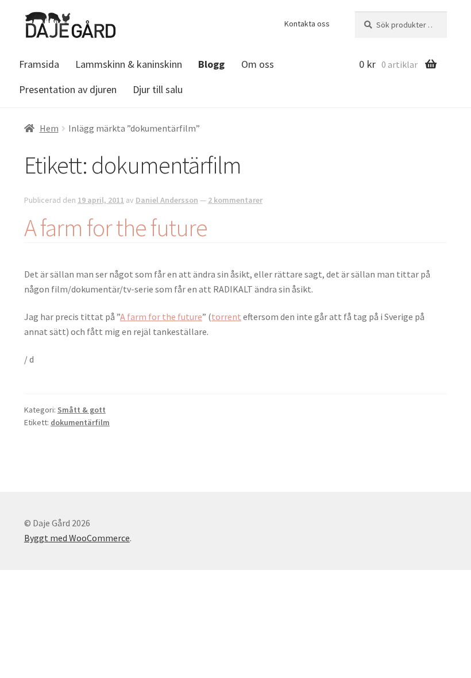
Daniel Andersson (167, 200)
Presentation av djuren (68, 89)
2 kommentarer (235, 200)
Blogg (211, 64)
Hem (49, 128)
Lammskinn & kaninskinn (128, 64)
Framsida (39, 64)
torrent (226, 316)
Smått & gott (81, 410)
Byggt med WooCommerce (77, 538)
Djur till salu (158, 89)
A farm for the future (115, 227)
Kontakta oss (307, 23)
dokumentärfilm (80, 422)
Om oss (257, 64)
